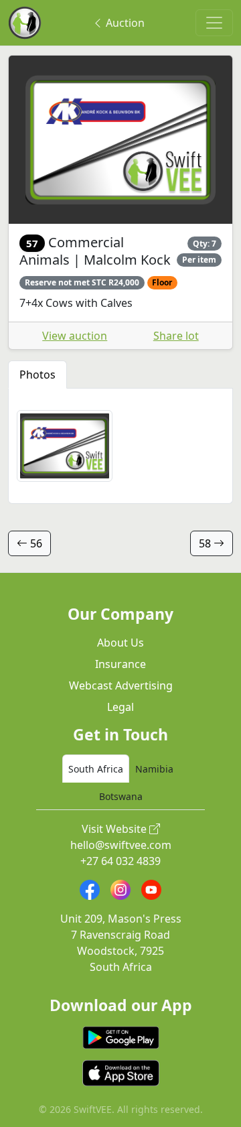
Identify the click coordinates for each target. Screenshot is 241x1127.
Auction (124, 22)
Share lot (176, 335)
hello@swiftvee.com (120, 845)
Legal (120, 707)
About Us (120, 642)
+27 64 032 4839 (120, 861)
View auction (74, 335)
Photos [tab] (37, 374)
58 (206, 543)
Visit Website (115, 828)
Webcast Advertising (121, 685)
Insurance (120, 664)
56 (34, 543)
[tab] (95, 768)
